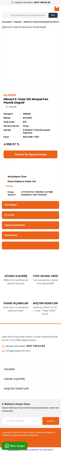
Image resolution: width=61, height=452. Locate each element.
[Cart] (56, 8)
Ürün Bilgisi (10, 204)
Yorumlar (9, 214)
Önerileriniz (10, 235)
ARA (53, 15)
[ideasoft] (14, 449)
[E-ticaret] (30, 449)
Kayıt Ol (51, 421)
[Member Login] (50, 8)
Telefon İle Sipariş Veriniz (30, 154)
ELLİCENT (27, 118)
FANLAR (26, 113)
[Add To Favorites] (7, 164)
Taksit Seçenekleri (14, 225)
